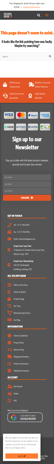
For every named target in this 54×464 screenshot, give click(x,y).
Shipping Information (31, 7)
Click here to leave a (28, 417)
